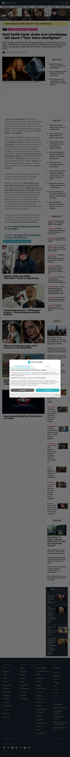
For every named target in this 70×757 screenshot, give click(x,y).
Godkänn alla (47, 390)
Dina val (48, 366)
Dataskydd (57, 395)
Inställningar (22, 390)
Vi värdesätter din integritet (22, 366)
